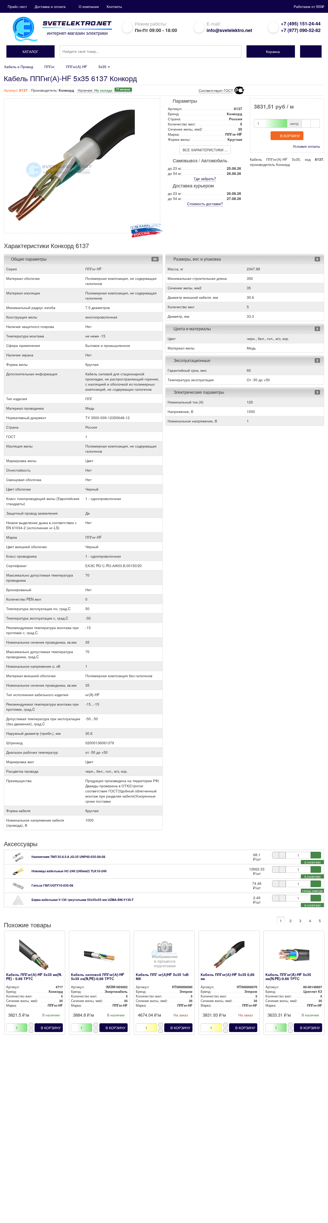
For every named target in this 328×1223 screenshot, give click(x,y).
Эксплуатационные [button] (191, 360)
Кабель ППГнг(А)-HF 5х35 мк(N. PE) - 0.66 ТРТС (34, 976)
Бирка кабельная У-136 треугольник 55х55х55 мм (83, 899)
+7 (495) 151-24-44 (301, 23)
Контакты (114, 6)
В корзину (290, 135)
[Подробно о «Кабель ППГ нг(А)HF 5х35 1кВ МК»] (164, 956)
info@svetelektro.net (229, 30)
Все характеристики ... (205, 149)
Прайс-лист (17, 6)
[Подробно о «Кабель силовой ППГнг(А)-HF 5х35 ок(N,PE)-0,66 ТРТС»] (99, 956)
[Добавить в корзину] (316, 855)
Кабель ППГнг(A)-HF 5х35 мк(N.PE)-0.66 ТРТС (288, 976)
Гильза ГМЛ (52, 885)
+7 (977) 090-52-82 (301, 30)
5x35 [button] (102, 66)
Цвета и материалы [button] (191, 329)
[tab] (83, 259)
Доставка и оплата (50, 6)
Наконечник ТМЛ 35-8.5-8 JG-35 (68, 856)
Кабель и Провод (18, 66)
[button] (30, 51)
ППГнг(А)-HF (76, 66)
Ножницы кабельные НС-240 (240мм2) (69, 871)
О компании (89, 6)
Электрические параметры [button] (198, 392)
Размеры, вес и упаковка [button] (196, 259)
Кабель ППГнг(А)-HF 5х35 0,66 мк (227, 976)
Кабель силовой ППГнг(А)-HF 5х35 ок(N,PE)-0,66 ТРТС (97, 976)
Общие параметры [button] (29, 259)
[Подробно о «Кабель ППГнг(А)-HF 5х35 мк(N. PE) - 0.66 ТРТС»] (34, 956)
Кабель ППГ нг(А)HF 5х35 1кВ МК (162, 976)
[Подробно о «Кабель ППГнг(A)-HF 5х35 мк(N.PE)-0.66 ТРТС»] (293, 956)
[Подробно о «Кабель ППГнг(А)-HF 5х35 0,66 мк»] (229, 956)
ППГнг (49, 66)
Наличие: (104, 90)
